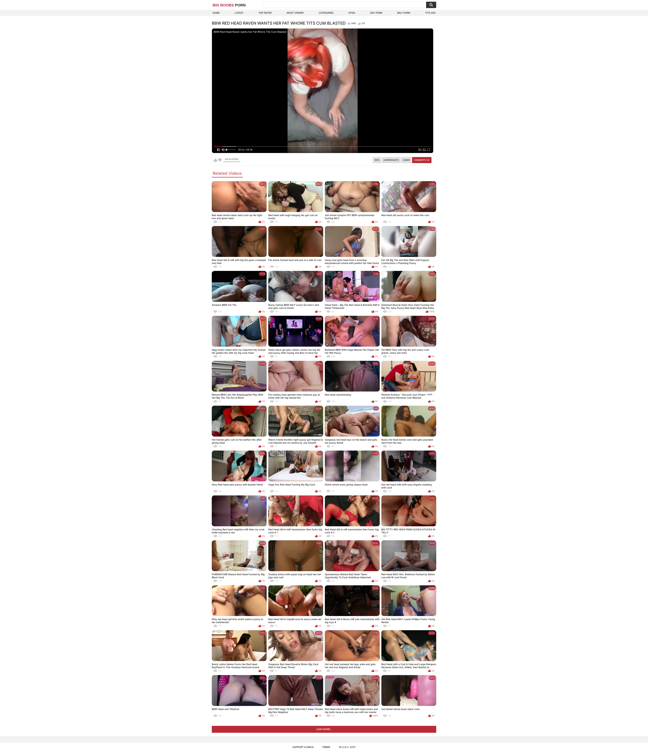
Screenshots (391, 160)
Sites (351, 12)
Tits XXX (430, 12)
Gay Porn (376, 12)
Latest (239, 12)
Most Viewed (295, 12)
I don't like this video (220, 160)
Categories (326, 12)
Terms (326, 747)
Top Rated (265, 12)
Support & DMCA (303, 747)
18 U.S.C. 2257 (347, 747)
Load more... (324, 729)
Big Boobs (229, 5)
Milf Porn (403, 12)
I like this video (215, 160)
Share (406, 160)
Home (216, 12)
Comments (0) (422, 160)
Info (377, 160)
